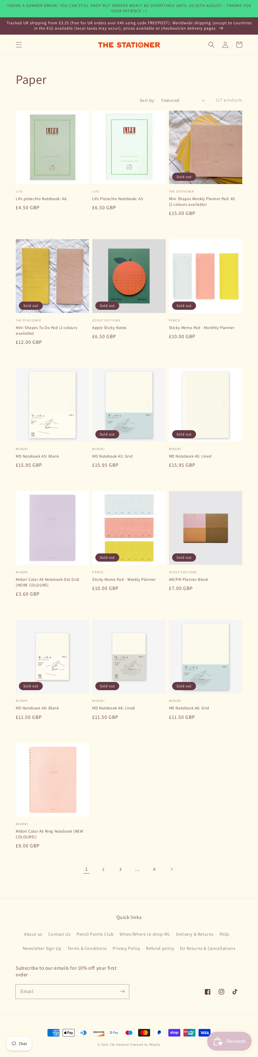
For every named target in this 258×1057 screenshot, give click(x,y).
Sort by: (147, 100)
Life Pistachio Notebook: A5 (117, 198)
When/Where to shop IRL (145, 934)
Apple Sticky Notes (109, 327)
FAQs (224, 934)
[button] (19, 45)
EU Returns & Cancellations (208, 948)
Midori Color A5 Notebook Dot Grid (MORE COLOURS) (47, 582)
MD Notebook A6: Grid (189, 708)
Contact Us (59, 934)
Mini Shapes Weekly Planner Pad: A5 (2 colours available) (202, 201)
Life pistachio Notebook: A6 (41, 198)
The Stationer (119, 1045)
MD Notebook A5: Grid (112, 456)
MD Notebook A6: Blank (37, 708)
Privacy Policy (126, 948)
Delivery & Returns (195, 934)
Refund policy (160, 948)
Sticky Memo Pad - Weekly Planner (123, 579)
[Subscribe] (122, 991)
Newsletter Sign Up (42, 948)
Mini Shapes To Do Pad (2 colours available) (46, 330)
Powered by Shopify (145, 1045)
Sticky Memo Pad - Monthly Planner (201, 327)
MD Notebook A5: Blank (37, 456)
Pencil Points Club (95, 934)
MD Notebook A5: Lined (190, 456)
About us (33, 934)
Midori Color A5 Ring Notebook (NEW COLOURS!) (49, 834)
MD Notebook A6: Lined (113, 708)
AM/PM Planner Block (188, 579)
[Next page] (171, 869)
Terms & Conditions (87, 948)
